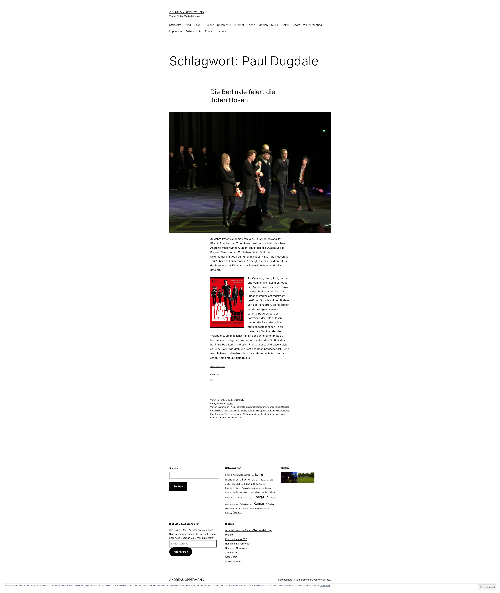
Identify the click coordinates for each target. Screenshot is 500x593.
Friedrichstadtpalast (257, 410)
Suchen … (174, 468)
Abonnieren (180, 551)
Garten (261, 488)
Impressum (176, 31)
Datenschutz (193, 31)
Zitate (208, 31)
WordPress (324, 579)
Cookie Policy (325, 585)
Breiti (248, 407)
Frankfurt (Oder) (233, 488)
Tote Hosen (230, 414)
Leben (251, 25)
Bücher (209, 25)
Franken (262, 484)
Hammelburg (241, 492)
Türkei (237, 508)
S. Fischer (270, 504)
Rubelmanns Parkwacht (238, 543)
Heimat (257, 492)
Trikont (231, 509)
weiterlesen (217, 366)
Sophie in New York (236, 548)
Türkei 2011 (244, 509)
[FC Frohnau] (306, 477)
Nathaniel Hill (282, 410)
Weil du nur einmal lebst (254, 414)
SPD (227, 509)
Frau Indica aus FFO (236, 539)
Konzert (235, 498)
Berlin (259, 474)
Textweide (231, 552)
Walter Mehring (312, 25)
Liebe (250, 498)
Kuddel (271, 410)
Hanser (250, 492)
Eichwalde (249, 483)
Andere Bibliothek (241, 475)
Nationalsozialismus (232, 504)
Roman (259, 503)
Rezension (249, 504)
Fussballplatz (253, 488)
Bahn (252, 475)
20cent (228, 475)
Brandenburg (233, 479)
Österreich (237, 512)
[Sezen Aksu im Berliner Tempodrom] (289, 477)
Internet (239, 25)
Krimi (240, 498)
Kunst (245, 498)
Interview (264, 492)
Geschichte (224, 25)
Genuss (267, 488)
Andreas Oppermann (186, 12)
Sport (296, 25)
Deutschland (265, 480)
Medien (263, 25)
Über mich (221, 31)
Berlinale (241, 407)
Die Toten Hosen (232, 410)
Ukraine (251, 509)
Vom (239, 414)
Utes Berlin (231, 557)
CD (253, 479)
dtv (242, 484)
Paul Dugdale (216, 414)
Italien (272, 492)
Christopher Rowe (271, 407)
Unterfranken (259, 509)
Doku (243, 410)
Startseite (175, 25)
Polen (242, 504)
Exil (257, 484)
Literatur (260, 497)
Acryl (188, 25)
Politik (285, 25)
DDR (258, 479)
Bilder (197, 25)
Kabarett (228, 498)
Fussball (245, 488)
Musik (275, 25)
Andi (233, 407)
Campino (256, 407)
